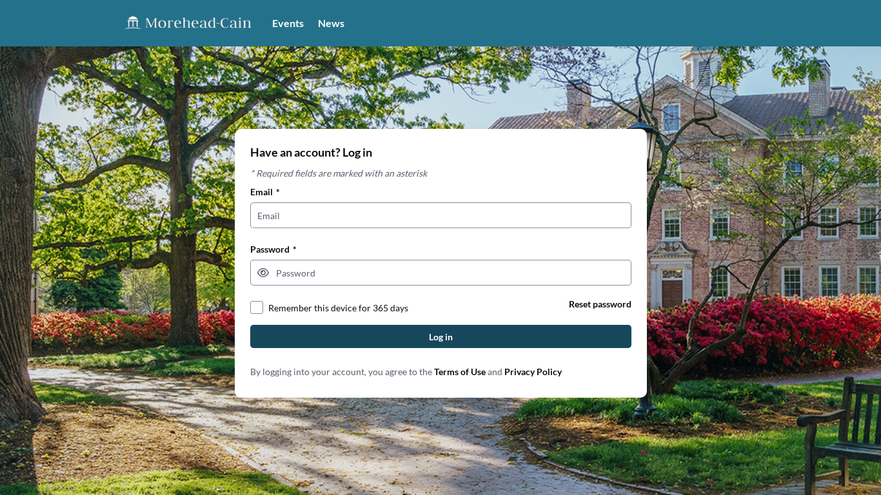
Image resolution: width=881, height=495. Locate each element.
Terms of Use (460, 371)
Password (273, 249)
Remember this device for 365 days (338, 307)
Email (265, 191)
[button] (263, 272)
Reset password (600, 303)
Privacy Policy (533, 371)
